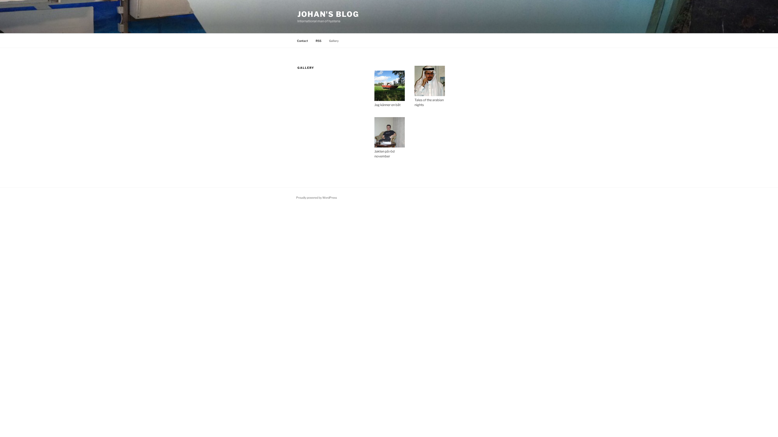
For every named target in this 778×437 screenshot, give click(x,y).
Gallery (334, 40)
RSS (318, 40)
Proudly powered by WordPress (316, 197)
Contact (302, 40)
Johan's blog (328, 14)
